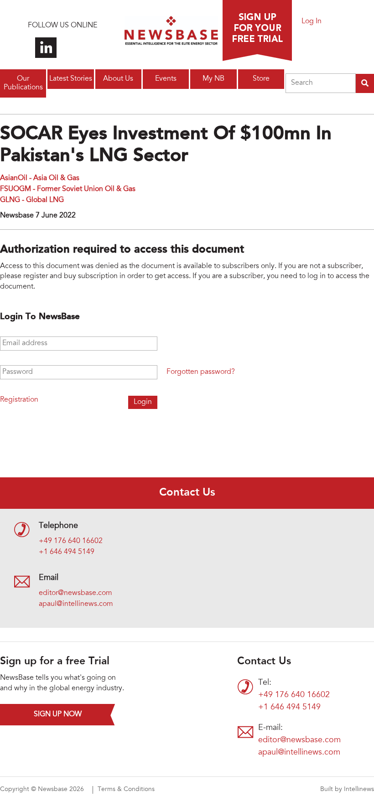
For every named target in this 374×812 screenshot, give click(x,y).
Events (166, 79)
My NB (213, 79)
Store (261, 79)
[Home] (171, 33)
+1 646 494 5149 (66, 552)
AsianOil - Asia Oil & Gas (39, 178)
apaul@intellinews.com (76, 604)
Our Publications (23, 83)
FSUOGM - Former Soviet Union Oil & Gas (67, 189)
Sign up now (58, 714)
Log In (311, 21)
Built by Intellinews (347, 789)
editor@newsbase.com (75, 593)
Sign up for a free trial (257, 30)
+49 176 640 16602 (71, 541)
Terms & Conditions (126, 789)
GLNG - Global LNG (32, 200)
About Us (118, 79)
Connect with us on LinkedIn (46, 47)
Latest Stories (70, 79)
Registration (19, 399)
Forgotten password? (200, 372)
